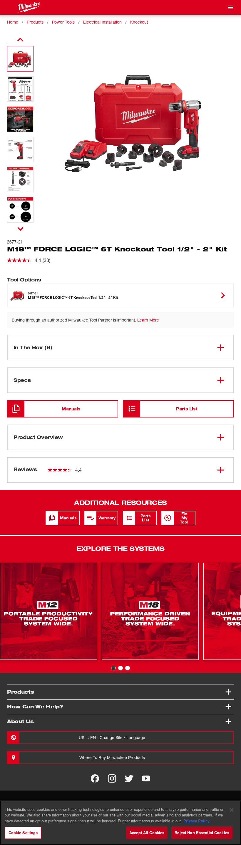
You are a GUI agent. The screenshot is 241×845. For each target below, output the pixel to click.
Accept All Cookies (146, 832)
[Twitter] (129, 778)
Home (12, 21)
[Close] (231, 809)
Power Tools (63, 21)
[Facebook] (95, 778)
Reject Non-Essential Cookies (202, 832)
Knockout (139, 21)
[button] (20, 59)
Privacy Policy (196, 821)
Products (35, 21)
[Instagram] (112, 778)
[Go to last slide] (20, 39)
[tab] (113, 668)
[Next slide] (20, 228)
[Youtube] (146, 778)
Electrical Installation (102, 21)
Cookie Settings (23, 832)
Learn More (148, 319)
